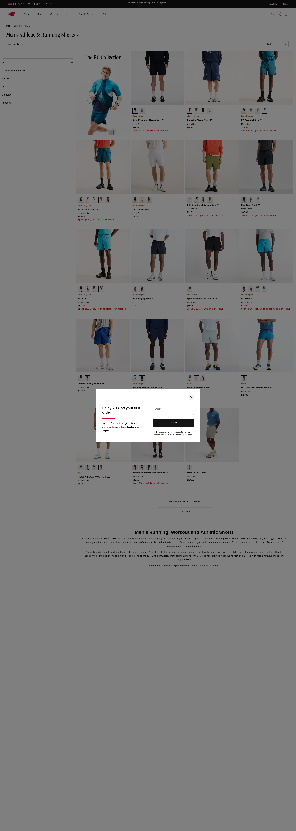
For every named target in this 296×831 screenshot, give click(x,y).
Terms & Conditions (184, 435)
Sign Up (173, 422)
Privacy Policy (166, 435)
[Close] (191, 397)
